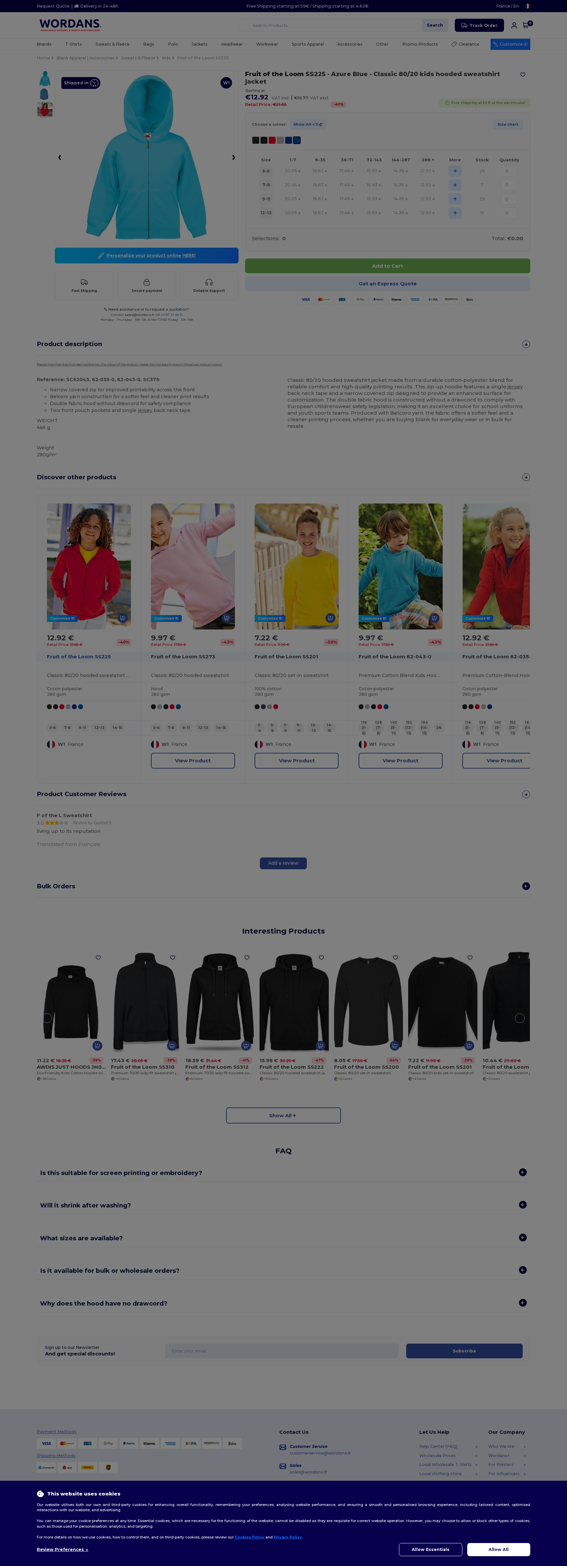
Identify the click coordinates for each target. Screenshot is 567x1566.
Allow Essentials (431, 1549)
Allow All (499, 1549)
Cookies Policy (249, 1537)
